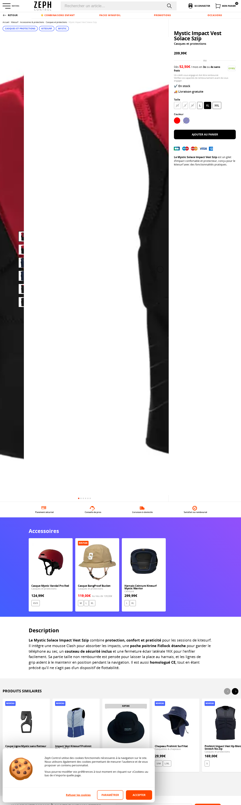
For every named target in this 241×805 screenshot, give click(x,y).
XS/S (35, 603)
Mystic (62, 28)
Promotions (162, 15)
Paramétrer (110, 795)
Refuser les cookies (78, 795)
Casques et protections (56, 22)
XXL (216, 105)
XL (207, 105)
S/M (159, 763)
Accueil (6, 22)
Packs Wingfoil (110, 15)
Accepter (139, 795)
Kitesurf (14, 22)
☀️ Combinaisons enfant (58, 15)
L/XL (167, 763)
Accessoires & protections (32, 22)
